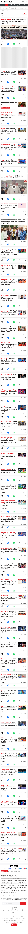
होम (1, 5)
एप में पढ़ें (14, 924)
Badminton (4, 257)
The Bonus (13, 910)
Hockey (3, 287)
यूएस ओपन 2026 (5, 8)
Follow (24, 13)
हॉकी (11, 5)
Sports (3, 41)
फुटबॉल (18, 5)
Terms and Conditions (20, 918)
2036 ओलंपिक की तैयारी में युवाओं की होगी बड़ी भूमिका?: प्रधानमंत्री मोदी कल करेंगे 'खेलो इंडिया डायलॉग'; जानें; (14, 885)
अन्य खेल (24, 5)
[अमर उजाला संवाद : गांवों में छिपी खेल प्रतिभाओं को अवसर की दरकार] (8, 199)
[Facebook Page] (20, 868)
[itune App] (8, 868)
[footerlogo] (14, 866)
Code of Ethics (9, 922)
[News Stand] (10, 868)
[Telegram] (26, 868)
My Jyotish (15, 908)
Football (3, 167)
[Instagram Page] (25, 868)
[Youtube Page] (23, 868)
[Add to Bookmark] (20, 44)
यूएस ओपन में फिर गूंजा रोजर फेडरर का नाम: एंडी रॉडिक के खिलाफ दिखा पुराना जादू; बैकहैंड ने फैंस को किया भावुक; (14, 890)
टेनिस (14, 5)
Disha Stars (13, 912)
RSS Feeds (16, 920)
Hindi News (3, 10)
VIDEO (12, 8)
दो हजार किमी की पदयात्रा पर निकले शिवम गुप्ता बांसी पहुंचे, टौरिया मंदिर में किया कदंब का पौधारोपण (13, 221)
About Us (4, 916)
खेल (6, 5)
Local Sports (4, 241)
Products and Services (8, 920)
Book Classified (20, 910)
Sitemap (22, 920)
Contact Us (12, 918)
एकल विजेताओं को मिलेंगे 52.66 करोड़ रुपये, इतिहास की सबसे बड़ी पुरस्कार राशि (13, 21)
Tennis (3, 78)
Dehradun (18, 871)
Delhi (9, 871)
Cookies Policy (5, 918)
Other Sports (4, 136)
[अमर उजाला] (7, 2)
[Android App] (6, 868)
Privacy (23, 916)
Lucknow (13, 871)
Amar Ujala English (7, 908)
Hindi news (15, 895)
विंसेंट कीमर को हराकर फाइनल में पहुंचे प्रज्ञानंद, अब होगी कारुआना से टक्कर (9, 267)
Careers (18, 916)
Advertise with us (11, 916)
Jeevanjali (21, 908)
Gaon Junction (6, 910)
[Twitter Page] (21, 868)
